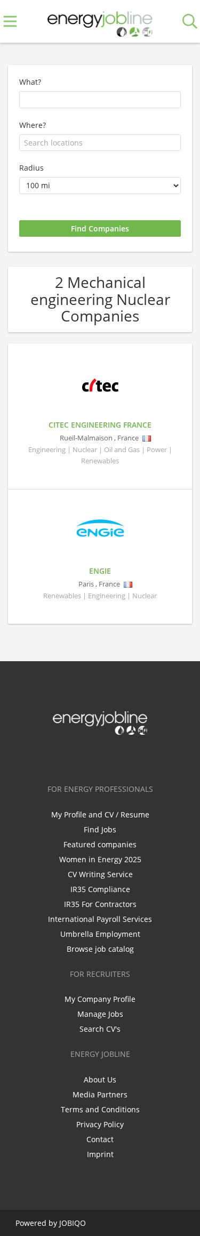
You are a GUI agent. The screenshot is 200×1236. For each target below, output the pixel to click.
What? (30, 82)
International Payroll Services (100, 919)
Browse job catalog (100, 949)
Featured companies (100, 844)
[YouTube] (135, 757)
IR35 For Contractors (100, 904)
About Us (100, 1079)
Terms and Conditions (100, 1109)
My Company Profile (100, 999)
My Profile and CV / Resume (100, 814)
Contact (100, 1139)
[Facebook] (67, 757)
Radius (31, 168)
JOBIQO (72, 1223)
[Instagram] (119, 757)
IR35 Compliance (100, 889)
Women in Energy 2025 (100, 859)
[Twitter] (84, 757)
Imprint (100, 1154)
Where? (32, 125)
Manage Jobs (100, 1014)
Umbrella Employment (100, 934)
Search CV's (100, 1029)
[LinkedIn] (102, 757)
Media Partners (100, 1094)
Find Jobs (100, 829)
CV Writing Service (100, 874)
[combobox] (100, 142)
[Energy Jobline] (100, 22)
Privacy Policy (100, 1124)
